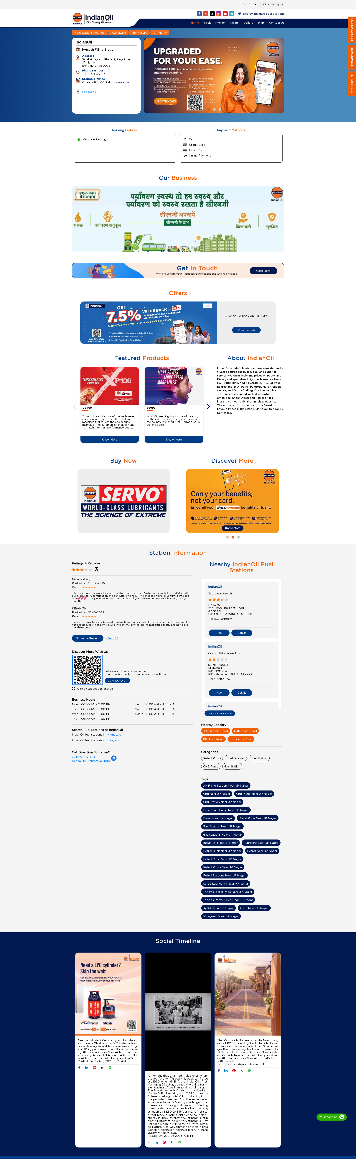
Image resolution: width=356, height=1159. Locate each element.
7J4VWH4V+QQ (83, 756)
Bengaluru (140, 32)
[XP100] (109, 386)
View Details (246, 330)
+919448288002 (220, 618)
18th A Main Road (215, 730)
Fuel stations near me (90, 32)
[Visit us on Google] (205, 13)
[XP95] (174, 386)
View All (112, 638)
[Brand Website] (231, 13)
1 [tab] (208, 109)
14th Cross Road (245, 730)
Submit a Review (87, 638)
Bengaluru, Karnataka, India (91, 760)
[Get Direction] (114, 760)
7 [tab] (192, 247)
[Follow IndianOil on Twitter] (212, 13)
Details (241, 632)
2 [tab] (214, 109)
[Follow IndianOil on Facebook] (199, 13)
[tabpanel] (214, 76)
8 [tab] (197, 247)
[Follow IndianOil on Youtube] (225, 13)
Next (209, 406)
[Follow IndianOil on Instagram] (218, 13)
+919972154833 (219, 678)
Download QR (117, 680)
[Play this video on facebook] (178, 1012)
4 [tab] (175, 247)
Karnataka (119, 32)
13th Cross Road (241, 739)
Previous (75, 406)
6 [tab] (186, 247)
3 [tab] (219, 109)
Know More (110, 439)
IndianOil (215, 586)
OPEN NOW (122, 82)
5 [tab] (181, 247)
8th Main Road (213, 739)
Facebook (89, 91)
